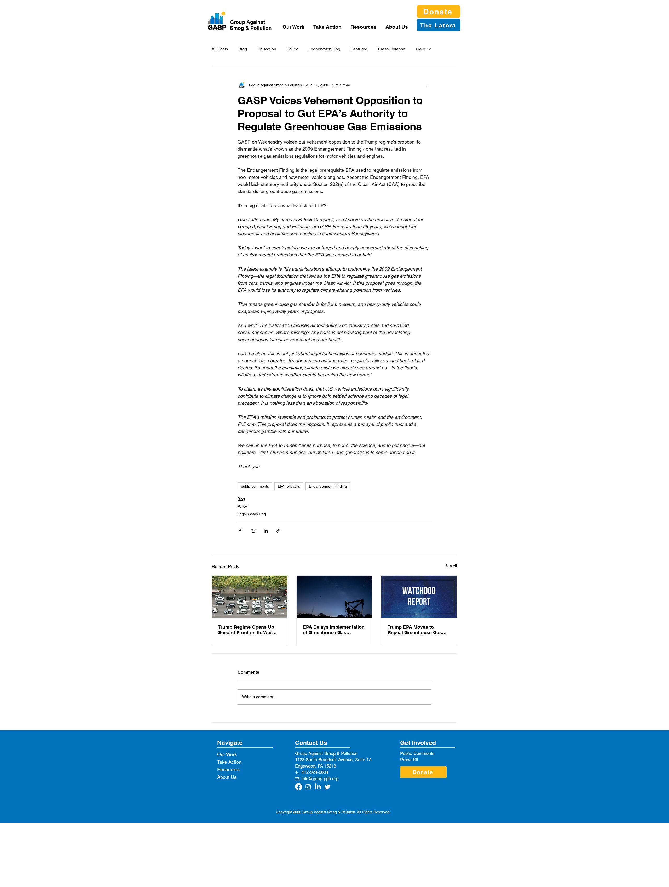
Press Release (391, 49)
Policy (292, 49)
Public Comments (417, 753)
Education (266, 49)
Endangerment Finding (328, 486)
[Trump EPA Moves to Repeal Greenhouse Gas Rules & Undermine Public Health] (419, 597)
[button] (294, 27)
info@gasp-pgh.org (320, 778)
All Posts (220, 49)
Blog (242, 49)
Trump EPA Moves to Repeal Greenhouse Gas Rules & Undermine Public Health (417, 629)
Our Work (227, 754)
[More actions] (428, 85)
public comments (255, 486)
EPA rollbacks (289, 486)
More (420, 49)
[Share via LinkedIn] (265, 530)
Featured (359, 49)
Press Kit (409, 759)
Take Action (229, 762)
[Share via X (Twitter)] (252, 530)
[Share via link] (278, 530)
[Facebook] (298, 786)
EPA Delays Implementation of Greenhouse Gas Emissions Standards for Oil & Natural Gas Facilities (334, 629)
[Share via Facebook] (240, 530)
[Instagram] (308, 786)
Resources (228, 769)
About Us (227, 777)
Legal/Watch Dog (324, 49)
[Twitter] (327, 786)
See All (451, 566)
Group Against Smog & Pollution (251, 25)
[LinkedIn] (317, 786)
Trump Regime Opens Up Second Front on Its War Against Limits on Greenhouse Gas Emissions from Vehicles (249, 629)
